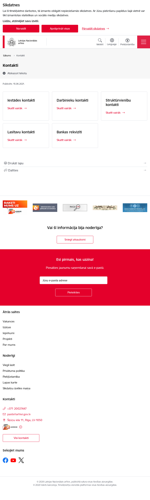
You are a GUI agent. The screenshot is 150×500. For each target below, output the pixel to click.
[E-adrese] (10, 427)
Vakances (8, 321)
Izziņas (7, 327)
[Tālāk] (142, 207)
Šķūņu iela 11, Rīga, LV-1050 (24, 420)
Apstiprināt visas (60, 28)
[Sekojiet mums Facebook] (5, 460)
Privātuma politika (14, 371)
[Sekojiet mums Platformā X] (21, 460)
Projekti (7, 339)
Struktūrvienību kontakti (118, 102)
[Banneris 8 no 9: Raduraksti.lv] (105, 207)
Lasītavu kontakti (21, 132)
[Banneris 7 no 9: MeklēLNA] (75, 207)
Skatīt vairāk (15, 108)
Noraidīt (21, 28)
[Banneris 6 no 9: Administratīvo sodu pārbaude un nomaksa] (45, 207)
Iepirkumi (8, 333)
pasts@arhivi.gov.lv (19, 414)
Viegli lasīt (9, 365)
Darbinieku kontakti (72, 100)
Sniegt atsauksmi (75, 239)
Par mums (9, 344)
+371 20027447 (17, 408)
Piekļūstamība (11, 376)
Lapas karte (10, 382)
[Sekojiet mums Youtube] (13, 460)
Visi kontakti (21, 438)
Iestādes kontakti (21, 100)
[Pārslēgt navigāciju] (143, 42)
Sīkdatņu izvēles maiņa (16, 388)
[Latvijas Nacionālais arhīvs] (24, 42)
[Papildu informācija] (20, 427)
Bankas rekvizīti (69, 132)
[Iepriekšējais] (7, 207)
